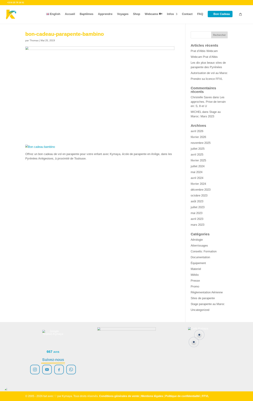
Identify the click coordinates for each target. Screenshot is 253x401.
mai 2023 (196, 213)
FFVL (205, 396)
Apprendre (105, 14)
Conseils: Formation (204, 251)
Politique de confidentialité (182, 396)
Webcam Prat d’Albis (204, 56)
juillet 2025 (197, 148)
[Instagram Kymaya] (35, 369)
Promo (195, 286)
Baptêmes (86, 14)
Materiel (196, 269)
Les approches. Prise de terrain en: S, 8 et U (208, 102)
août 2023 (197, 201)
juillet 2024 (197, 166)
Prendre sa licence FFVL (207, 79)
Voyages (122, 14)
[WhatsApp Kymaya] (71, 369)
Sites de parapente (203, 298)
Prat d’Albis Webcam (204, 51)
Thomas (34, 40)
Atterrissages (199, 245)
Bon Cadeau (221, 14)
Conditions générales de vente (119, 396)
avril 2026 (197, 131)
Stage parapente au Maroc (208, 304)
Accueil (70, 14)
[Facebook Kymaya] (59, 369)
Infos (170, 14)
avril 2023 (197, 219)
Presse (195, 280)
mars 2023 (197, 224)
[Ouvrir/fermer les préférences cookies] (9, 392)
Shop (136, 14)
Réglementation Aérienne (207, 292)
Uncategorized (200, 310)
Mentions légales (152, 396)
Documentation (200, 257)
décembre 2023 (200, 189)
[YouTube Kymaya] (47, 369)
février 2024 (198, 183)
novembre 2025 (200, 143)
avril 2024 (197, 178)
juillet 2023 (197, 207)
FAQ (200, 14)
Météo (195, 274)
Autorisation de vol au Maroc (209, 73)
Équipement (198, 263)
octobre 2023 (199, 195)
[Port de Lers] (193, 342)
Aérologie (197, 239)
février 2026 (198, 137)
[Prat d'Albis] (199, 334)
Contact (187, 14)
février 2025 (198, 160)
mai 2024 (196, 172)
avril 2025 (197, 154)
